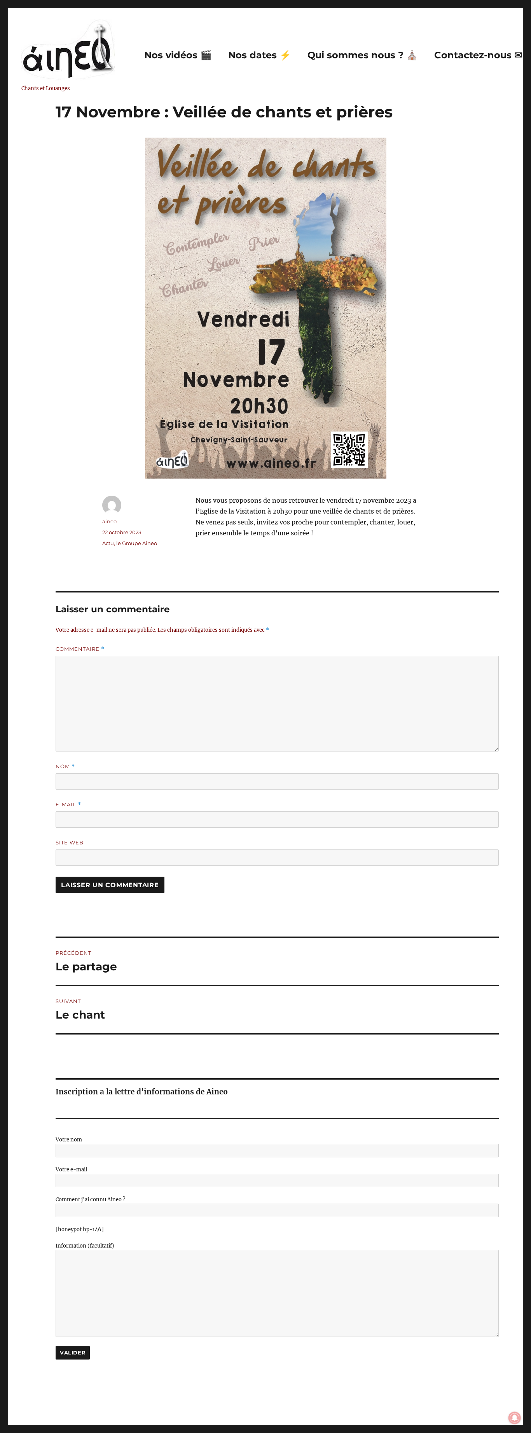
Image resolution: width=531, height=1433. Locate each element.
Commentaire (80, 649)
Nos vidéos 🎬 (178, 55)
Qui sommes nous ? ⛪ (362, 55)
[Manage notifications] (514, 1418)
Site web (70, 842)
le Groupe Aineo (136, 543)
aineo (109, 521)
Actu (108, 543)
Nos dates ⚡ (259, 55)
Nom (65, 766)
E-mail (68, 804)
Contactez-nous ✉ (478, 55)
